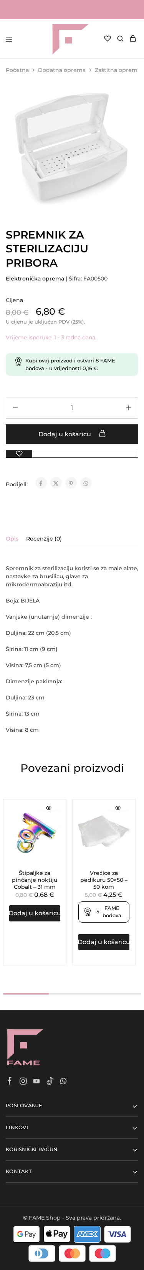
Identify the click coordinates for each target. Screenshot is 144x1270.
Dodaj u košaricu (65, 434)
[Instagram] (23, 1082)
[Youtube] (36, 1082)
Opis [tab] (12, 538)
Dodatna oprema (62, 70)
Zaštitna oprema (118, 70)
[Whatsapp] (63, 1082)
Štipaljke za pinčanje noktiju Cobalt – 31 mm (34, 879)
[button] (34, 913)
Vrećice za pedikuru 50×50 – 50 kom (103, 879)
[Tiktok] (50, 1082)
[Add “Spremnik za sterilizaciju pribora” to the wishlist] (19, 453)
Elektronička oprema (35, 278)
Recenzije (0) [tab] (44, 538)
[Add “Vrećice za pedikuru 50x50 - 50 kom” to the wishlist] (118, 823)
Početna (17, 70)
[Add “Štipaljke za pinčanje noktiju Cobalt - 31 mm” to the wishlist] (49, 823)
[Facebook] (10, 1082)
